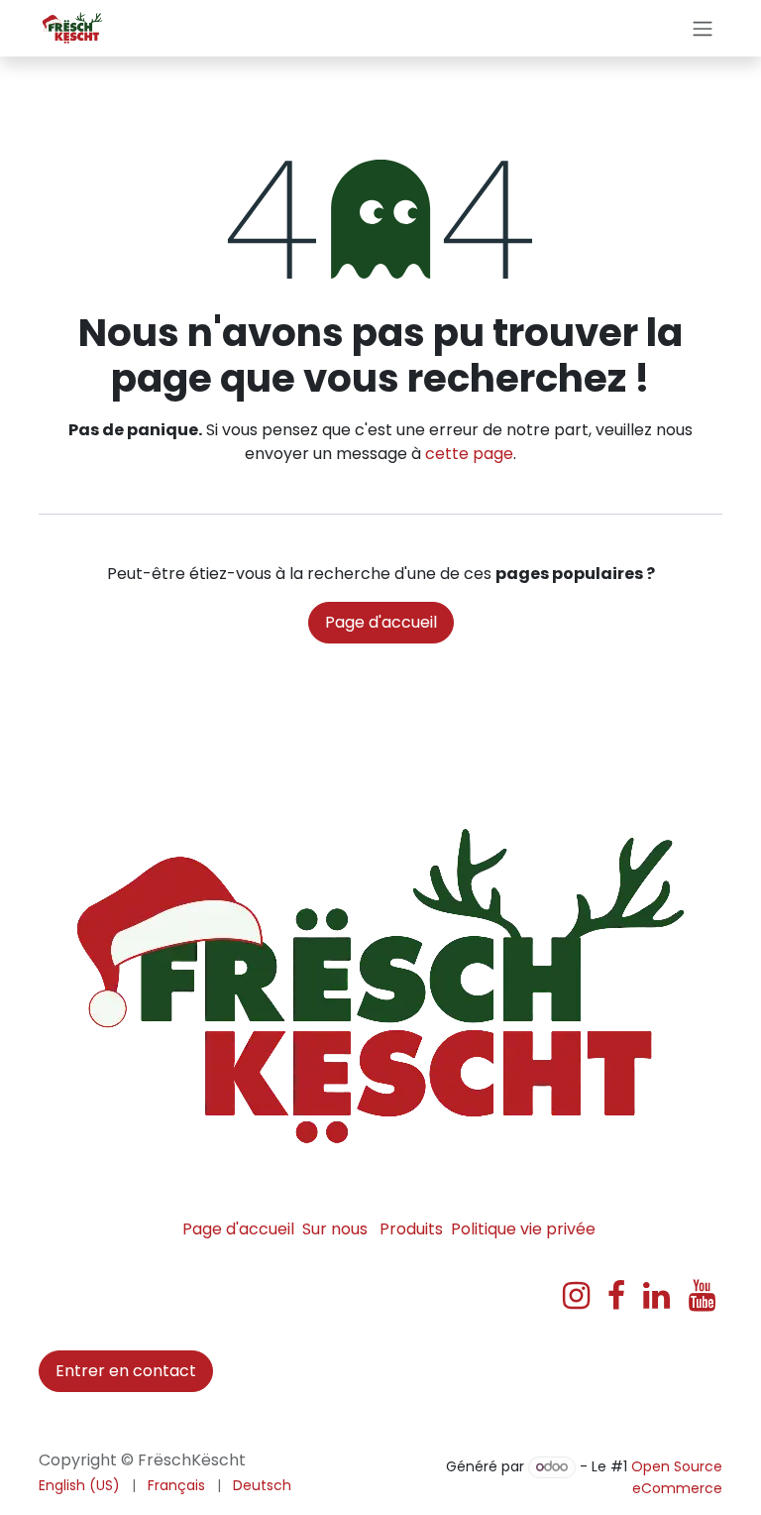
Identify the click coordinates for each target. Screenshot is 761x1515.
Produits (411, 1229)
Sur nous (335, 1229)
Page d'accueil (381, 622)
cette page (469, 453)
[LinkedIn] (656, 1296)
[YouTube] (702, 1296)
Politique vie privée (523, 1229)
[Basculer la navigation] (702, 28)
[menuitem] (79, 1485)
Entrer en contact (125, 1370)
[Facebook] (616, 1296)
